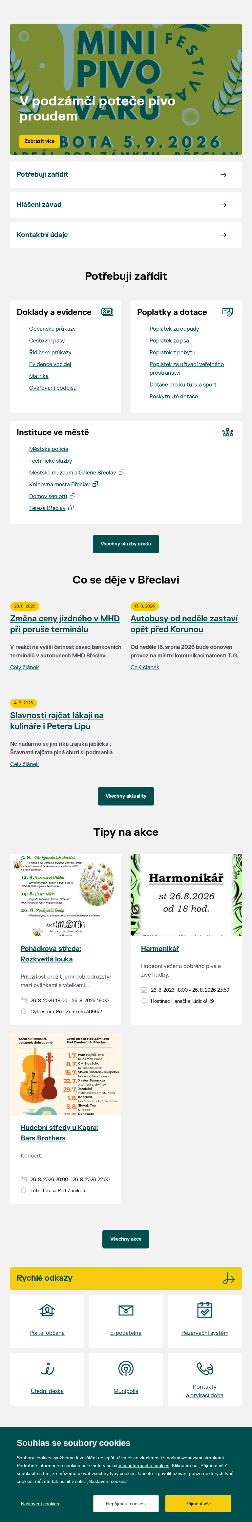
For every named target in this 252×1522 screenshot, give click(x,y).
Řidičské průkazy (50, 352)
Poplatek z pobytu (173, 352)
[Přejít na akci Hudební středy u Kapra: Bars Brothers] (65, 1074)
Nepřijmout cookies (126, 1503)
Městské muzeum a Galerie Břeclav (72, 473)
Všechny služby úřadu (126, 544)
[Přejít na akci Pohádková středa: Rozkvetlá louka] (65, 895)
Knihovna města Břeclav (59, 484)
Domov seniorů (48, 496)
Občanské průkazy (52, 329)
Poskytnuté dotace (174, 396)
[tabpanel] (126, 89)
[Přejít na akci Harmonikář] (186, 895)
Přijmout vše (198, 1503)
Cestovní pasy (47, 341)
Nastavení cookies (40, 1503)
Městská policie (48, 449)
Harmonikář (160, 949)
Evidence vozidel (50, 364)
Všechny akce (125, 1239)
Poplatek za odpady (174, 329)
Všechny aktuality (126, 796)
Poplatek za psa (169, 341)
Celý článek (24, 667)
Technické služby (50, 461)
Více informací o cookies (143, 1465)
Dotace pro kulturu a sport (183, 385)
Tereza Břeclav (47, 508)
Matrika (39, 376)
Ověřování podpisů (53, 388)
